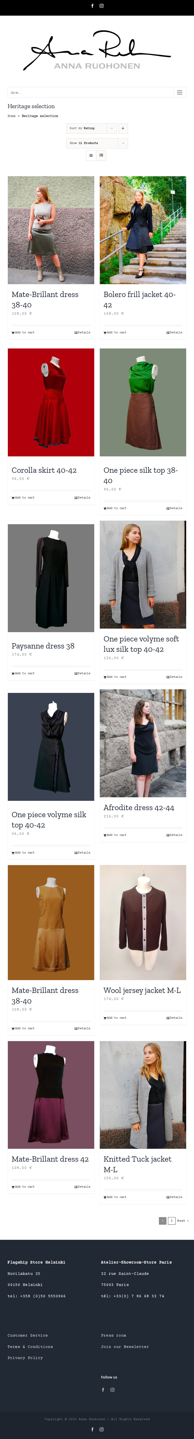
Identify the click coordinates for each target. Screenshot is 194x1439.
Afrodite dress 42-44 (139, 807)
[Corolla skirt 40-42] (51, 402)
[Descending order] (123, 128)
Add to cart (25, 332)
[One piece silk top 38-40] (143, 402)
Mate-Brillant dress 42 (50, 1159)
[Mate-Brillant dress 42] (51, 1095)
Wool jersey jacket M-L (142, 990)
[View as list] (101, 156)
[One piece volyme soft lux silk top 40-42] (143, 575)
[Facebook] (103, 1390)
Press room (113, 1335)
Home (12, 116)
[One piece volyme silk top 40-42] (51, 746)
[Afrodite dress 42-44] (143, 743)
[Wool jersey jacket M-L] (143, 922)
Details (84, 332)
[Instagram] (112, 1390)
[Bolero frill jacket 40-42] (143, 230)
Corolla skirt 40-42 (44, 470)
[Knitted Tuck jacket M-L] (143, 1095)
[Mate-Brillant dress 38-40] (51, 230)
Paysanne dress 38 (43, 646)
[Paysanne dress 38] (51, 578)
